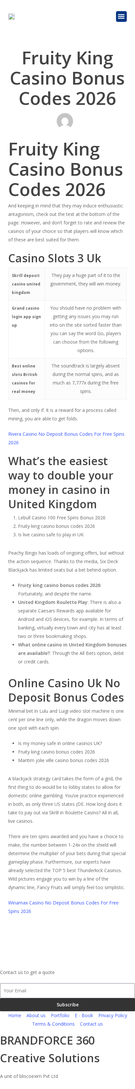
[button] (121, 16)
